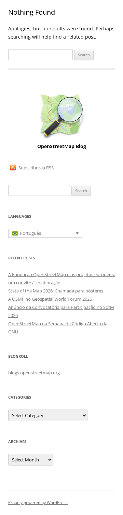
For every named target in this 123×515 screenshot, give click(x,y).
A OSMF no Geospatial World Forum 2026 (50, 299)
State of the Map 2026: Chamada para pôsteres (55, 291)
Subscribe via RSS (36, 167)
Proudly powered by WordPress (38, 502)
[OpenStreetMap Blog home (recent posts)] (62, 138)
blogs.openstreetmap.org (34, 373)
